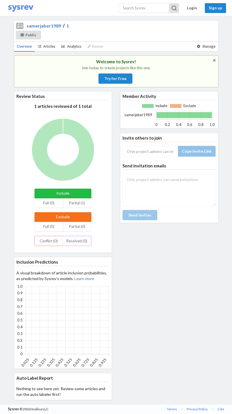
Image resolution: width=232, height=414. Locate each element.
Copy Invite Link (197, 151)
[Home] (20, 8)
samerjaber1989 (44, 25)
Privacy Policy (197, 409)
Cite (221, 409)
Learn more (84, 278)
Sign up (215, 8)
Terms (172, 409)
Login (192, 8)
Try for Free (115, 78)
